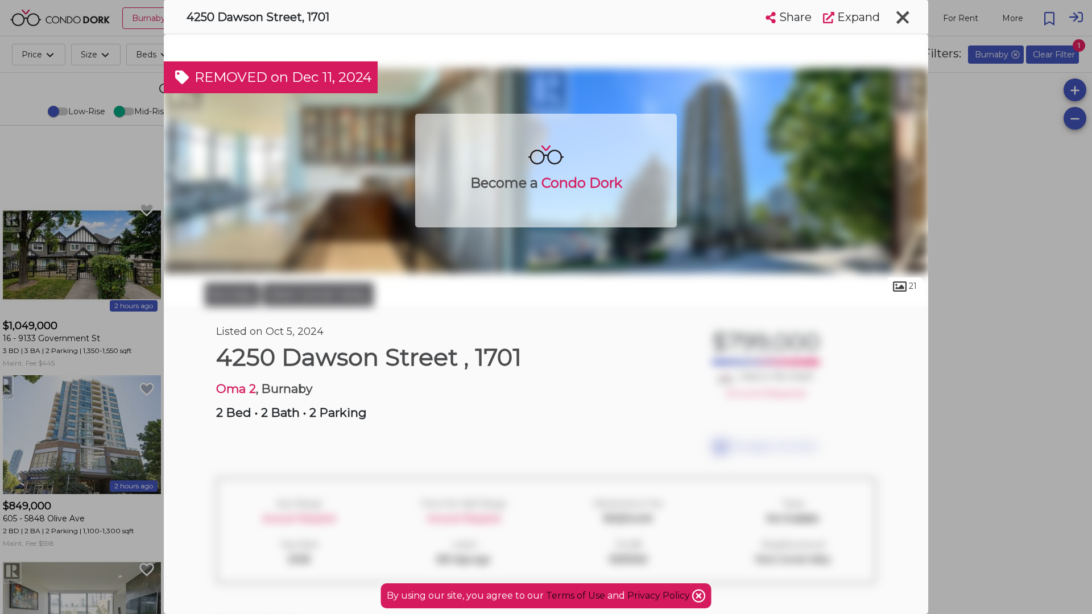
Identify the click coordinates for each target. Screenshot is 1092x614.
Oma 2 (236, 388)
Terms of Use (575, 595)
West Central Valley (318, 294)
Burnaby (232, 294)
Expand (857, 17)
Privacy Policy (659, 595)
